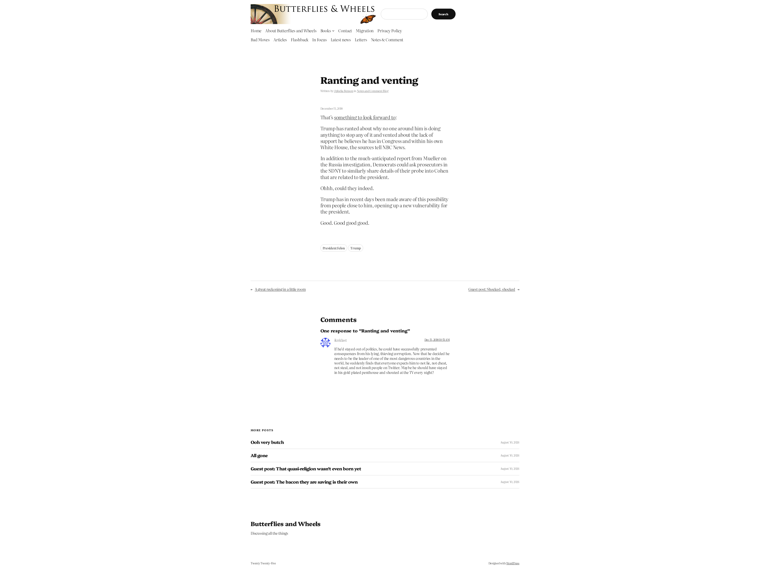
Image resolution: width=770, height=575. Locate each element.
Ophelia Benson (343, 91)
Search (443, 14)
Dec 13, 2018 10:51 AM (437, 340)
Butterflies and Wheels (286, 523)
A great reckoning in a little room (280, 289)
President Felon (334, 248)
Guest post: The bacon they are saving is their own (304, 481)
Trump (355, 248)
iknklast (340, 340)
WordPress (512, 563)
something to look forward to (364, 117)
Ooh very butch (267, 442)
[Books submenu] (333, 30)
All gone (259, 455)
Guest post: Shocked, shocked (491, 289)
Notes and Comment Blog (372, 91)
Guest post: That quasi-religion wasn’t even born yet (306, 468)
